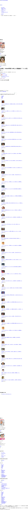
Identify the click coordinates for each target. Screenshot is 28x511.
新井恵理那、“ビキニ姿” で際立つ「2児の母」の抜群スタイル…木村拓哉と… (11, 351)
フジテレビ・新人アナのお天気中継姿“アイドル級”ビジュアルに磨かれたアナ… (11, 167)
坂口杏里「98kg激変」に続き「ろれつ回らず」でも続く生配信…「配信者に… (11, 344)
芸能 (2, 105)
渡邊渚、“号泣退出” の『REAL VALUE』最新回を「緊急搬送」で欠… (10, 372)
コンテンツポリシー (4, 484)
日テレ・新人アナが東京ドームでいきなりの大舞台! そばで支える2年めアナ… (11, 160)
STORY (2, 493)
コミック (2, 454)
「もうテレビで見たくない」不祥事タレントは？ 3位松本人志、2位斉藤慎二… (11, 181)
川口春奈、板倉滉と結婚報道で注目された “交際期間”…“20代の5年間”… (10, 337)
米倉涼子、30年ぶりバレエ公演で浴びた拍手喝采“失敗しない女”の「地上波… (11, 139)
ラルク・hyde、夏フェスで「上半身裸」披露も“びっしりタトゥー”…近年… (11, 231)
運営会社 (2, 486)
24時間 (2, 96)
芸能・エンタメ (3, 8)
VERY (2, 465)
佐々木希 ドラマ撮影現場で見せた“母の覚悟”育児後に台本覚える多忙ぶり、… (11, 146)
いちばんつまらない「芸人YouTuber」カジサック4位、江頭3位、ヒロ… (10, 224)
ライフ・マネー (3, 10)
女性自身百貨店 (3, 476)
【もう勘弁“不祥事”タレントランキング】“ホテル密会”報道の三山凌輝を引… (11, 266)
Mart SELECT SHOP (4, 475)
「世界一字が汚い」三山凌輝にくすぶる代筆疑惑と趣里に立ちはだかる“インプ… (12, 323)
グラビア (2, 11)
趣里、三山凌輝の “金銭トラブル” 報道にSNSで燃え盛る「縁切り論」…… (11, 238)
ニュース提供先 (3, 487)
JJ (1, 491)
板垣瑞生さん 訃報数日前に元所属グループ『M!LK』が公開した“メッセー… (11, 259)
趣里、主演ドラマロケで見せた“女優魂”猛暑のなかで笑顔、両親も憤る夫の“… (11, 132)
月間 (2, 98)
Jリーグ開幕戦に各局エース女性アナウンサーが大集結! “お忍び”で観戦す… (11, 153)
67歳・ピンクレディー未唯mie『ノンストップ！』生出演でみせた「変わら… (11, 273)
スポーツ (2, 9)
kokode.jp (2, 474)
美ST (2, 495)
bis (1, 469)
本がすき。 (2, 499)
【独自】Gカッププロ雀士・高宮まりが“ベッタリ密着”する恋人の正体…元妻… (11, 358)
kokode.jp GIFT (3, 503)
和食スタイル (3, 497)
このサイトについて (4, 483)
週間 (2, 97)
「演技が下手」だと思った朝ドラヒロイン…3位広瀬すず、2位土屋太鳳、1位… (11, 280)
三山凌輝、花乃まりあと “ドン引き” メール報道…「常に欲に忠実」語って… (11, 174)
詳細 (0, 53)
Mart (2, 467)
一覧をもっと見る (2, 78)
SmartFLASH (3, 472)
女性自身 (2, 471)
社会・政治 (2, 7)
